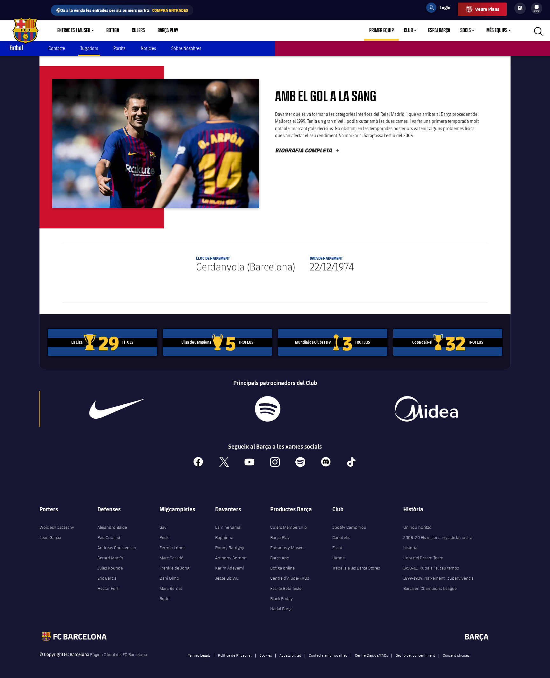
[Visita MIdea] (426, 409)
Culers (138, 30)
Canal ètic (341, 537)
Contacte (56, 48)
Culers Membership (288, 527)
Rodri (164, 598)
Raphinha (224, 537)
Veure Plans (487, 9)
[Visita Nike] (117, 409)
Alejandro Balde (112, 527)
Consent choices (456, 655)
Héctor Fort (107, 588)
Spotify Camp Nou (349, 527)
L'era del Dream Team (423, 557)
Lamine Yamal (228, 527)
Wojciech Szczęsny (56, 527)
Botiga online (282, 567)
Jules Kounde (110, 567)
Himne (338, 557)
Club (408, 30)
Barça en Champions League (430, 588)
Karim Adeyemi (229, 567)
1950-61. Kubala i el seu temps (431, 567)
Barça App (279, 557)
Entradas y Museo (287, 547)
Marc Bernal (170, 588)
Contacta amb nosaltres (328, 655)
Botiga (112, 30)
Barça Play (168, 30)
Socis (465, 30)
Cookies (265, 655)
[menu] (536, 8)
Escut (337, 547)
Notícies (148, 48)
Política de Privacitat (235, 655)
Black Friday (281, 598)
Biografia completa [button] (307, 150)
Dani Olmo (169, 578)
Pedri (164, 537)
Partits (119, 48)
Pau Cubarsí (108, 537)
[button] (155, 143)
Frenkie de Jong (174, 567)
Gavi (163, 527)
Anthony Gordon (231, 557)
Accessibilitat (290, 655)
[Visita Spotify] (267, 409)
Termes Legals (199, 655)
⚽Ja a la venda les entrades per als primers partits (122, 10)
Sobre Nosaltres (186, 48)
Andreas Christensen (116, 547)
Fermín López (172, 547)
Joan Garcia (50, 537)
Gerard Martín (110, 557)
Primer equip (381, 30)
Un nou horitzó (417, 527)
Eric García (106, 578)
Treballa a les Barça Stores (356, 567)
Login (440, 8)
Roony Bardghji (229, 547)
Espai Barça (439, 30)
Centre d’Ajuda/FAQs (289, 578)
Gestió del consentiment (415, 655)
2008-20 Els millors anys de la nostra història (437, 542)
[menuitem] (536, 7)
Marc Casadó (171, 557)
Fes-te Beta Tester (286, 588)
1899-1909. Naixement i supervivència (438, 578)
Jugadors (89, 48)
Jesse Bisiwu (227, 578)
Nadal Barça (281, 608)
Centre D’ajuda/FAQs (371, 655)
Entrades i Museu (73, 30)
